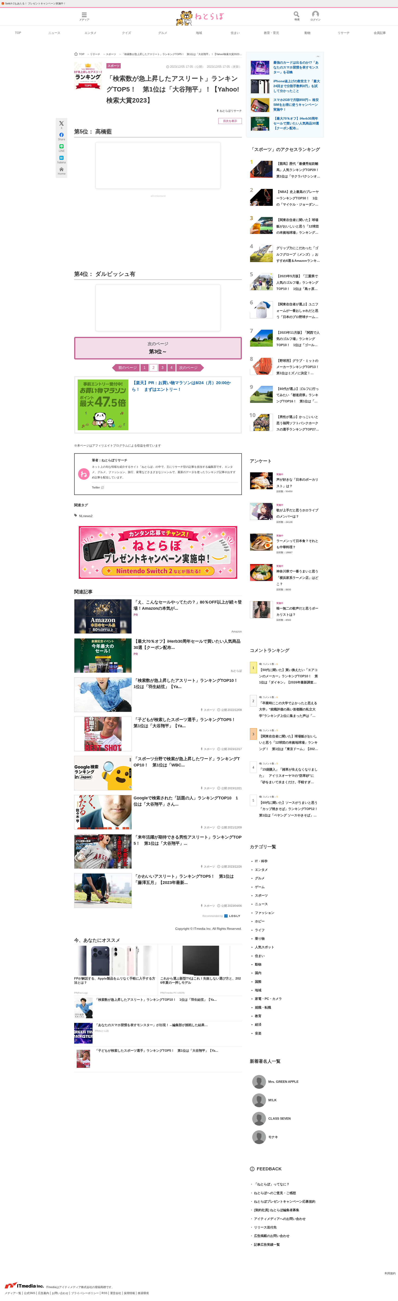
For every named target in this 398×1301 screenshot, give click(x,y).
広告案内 (44, 1293)
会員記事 (380, 33)
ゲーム (260, 887)
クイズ (126, 33)
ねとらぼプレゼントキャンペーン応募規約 (282, 1201)
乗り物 (260, 938)
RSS (105, 1293)
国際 (258, 981)
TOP (18, 33)
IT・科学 (261, 861)
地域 (199, 33)
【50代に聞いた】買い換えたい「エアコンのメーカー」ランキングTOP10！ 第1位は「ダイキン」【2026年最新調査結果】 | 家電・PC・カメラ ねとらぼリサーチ (288, 682)
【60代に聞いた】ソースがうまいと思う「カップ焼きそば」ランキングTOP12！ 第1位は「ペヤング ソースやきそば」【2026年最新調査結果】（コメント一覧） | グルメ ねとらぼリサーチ (290, 815)
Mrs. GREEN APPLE (283, 1081)
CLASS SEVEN (279, 1118)
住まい (235, 33)
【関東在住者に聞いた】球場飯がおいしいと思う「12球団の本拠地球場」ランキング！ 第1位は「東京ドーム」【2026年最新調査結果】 (299, 232)
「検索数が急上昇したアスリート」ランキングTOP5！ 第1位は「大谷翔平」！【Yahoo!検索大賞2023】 (172, 89)
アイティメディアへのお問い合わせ (278, 1219)
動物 (307, 33)
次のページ (188, 368)
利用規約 (390, 1273)
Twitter (96, 487)
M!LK (272, 1100)
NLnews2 (86, 516)
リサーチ (344, 33)
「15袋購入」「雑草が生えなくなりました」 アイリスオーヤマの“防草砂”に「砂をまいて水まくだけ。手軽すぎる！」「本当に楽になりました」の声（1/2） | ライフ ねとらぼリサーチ (288, 782)
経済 (258, 1024)
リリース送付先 (263, 1227)
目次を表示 (230, 121)
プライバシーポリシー (85, 1293)
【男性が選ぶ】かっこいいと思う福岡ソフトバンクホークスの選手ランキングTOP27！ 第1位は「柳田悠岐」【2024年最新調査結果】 (299, 429)
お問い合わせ (60, 1293)
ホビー (260, 921)
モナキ (273, 1137)
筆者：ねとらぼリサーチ (109, 460)
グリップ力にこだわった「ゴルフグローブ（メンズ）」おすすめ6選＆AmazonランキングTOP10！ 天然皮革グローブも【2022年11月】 (298, 260)
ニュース (54, 33)
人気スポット (264, 947)
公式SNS (30, 1293)
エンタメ (91, 33)
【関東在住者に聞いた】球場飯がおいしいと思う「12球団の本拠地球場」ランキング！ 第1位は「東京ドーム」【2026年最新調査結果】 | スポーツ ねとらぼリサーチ (288, 748)
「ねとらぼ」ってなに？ (270, 1184)
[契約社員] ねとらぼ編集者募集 (274, 1210)
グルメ (162, 33)
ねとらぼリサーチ (231, 110)
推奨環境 (143, 1293)
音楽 (258, 1033)
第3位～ (158, 351)
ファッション (264, 913)
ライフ (260, 930)
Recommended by (213, 916)
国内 (258, 973)
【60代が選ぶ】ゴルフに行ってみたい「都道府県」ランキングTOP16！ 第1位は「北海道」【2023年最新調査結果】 (297, 401)
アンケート (261, 461)
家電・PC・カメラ (268, 999)
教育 (258, 1016)
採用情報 (130, 1293)
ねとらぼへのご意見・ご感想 (273, 1193)
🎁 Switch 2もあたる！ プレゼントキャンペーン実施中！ (33, 3)
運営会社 (116, 1293)
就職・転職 (263, 1007)
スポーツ (114, 66)
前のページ (127, 368)
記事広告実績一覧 (265, 1244)
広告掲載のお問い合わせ (270, 1236)
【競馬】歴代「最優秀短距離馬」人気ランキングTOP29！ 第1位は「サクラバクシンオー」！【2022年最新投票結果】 (299, 176)
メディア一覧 (13, 1293)
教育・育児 (271, 33)
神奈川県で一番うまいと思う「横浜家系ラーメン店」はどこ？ (297, 577)
